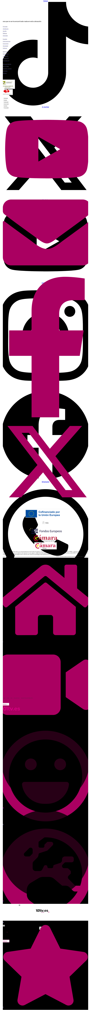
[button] (19, 905)
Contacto (6, 98)
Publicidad (6, 102)
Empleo (5, 100)
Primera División (17, 698)
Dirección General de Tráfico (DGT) (27, 698)
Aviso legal (6, 104)
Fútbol (8, 698)
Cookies (5, 105)
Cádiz (11, 698)
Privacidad (6, 107)
